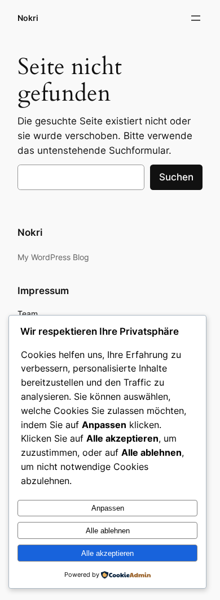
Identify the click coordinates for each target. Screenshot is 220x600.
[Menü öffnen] (196, 18)
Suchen (176, 177)
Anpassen (107, 508)
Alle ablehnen (108, 530)
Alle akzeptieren (107, 553)
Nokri (27, 18)
